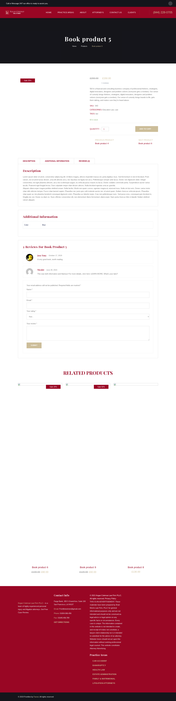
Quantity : (95, 129)
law (97, 114)
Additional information (57, 161)
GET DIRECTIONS (62, 622)
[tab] (29, 161)
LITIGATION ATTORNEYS (104, 683)
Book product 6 (40, 567)
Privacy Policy (110, 598)
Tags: (92, 114)
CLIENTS (132, 12)
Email (29, 300)
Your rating (31, 311)
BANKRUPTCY (99, 665)
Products (84, 46)
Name (30, 289)
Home (74, 46)
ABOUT (83, 12)
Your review (32, 324)
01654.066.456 (65, 613)
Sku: (92, 106)
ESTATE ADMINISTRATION (104, 674)
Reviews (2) (84, 161)
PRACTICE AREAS (66, 12)
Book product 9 (88, 567)
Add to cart (145, 129)
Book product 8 (136, 567)
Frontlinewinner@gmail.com (70, 609)
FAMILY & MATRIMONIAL (104, 679)
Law (116, 110)
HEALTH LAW (99, 670)
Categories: (96, 110)
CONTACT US (116, 12)
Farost (36, 697)
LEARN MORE (97, 274)
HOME (49, 12)
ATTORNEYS (98, 12)
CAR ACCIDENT (100, 661)
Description (29, 161)
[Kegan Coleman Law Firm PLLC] (15, 12)
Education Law (108, 110)
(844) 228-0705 (162, 12)
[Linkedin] (170, 3)
